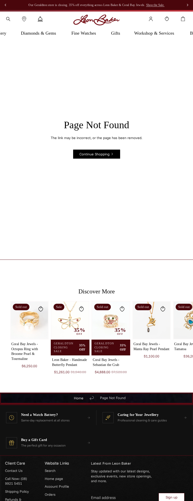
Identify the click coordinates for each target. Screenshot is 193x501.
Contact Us (14, 470)
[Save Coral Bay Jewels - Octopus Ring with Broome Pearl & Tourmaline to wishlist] (40, 309)
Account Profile (57, 486)
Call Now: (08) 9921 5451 (16, 481)
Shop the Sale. (155, 5)
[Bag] (183, 19)
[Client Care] (40, 19)
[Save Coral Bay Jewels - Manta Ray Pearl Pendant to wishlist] (162, 309)
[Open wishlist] (167, 19)
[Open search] (8, 19)
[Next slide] (177, 342)
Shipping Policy (17, 491)
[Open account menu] (151, 19)
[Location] (24, 19)
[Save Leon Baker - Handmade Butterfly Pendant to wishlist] (81, 309)
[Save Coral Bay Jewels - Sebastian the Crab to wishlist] (122, 309)
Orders (50, 494)
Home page (54, 478)
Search (50, 470)
